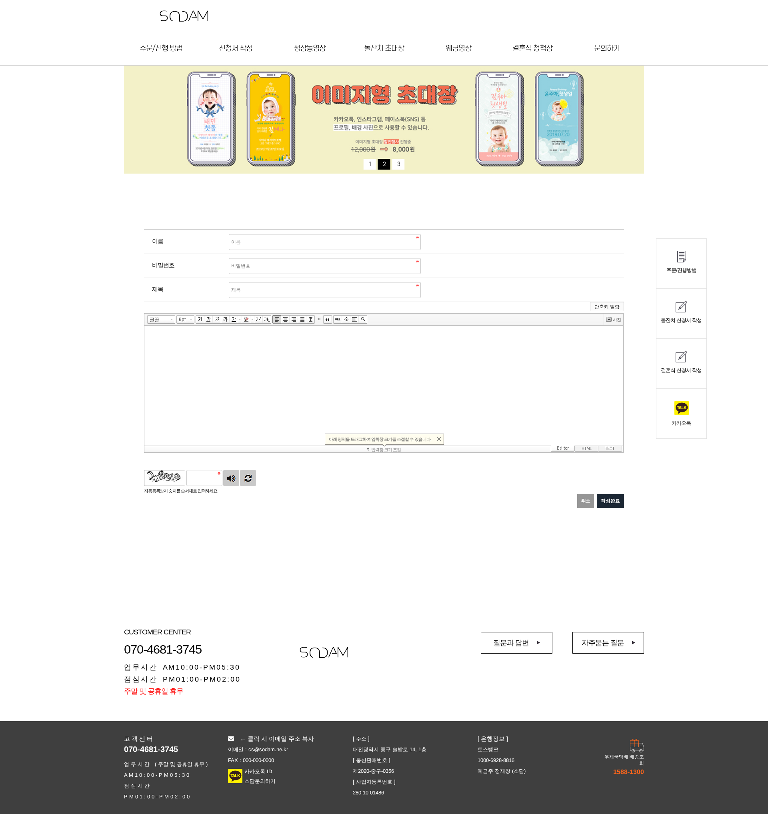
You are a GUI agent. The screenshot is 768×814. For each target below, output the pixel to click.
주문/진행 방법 (161, 48)
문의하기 (607, 48)
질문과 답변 (511, 643)
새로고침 (248, 478)
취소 (585, 501)
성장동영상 (310, 48)
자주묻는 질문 (603, 643)
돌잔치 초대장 (384, 48)
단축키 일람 (607, 307)
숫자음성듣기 (231, 478)
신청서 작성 (235, 48)
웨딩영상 (458, 48)
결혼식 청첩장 (532, 48)
